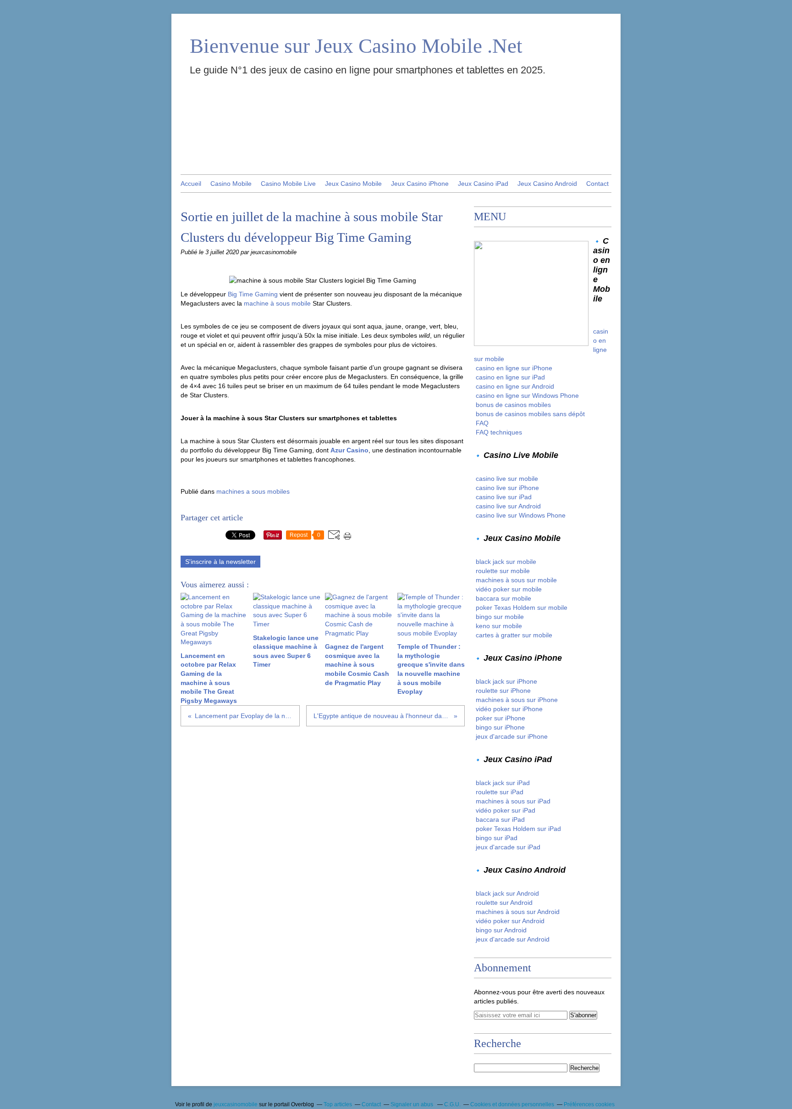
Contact (597, 183)
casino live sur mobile (507, 478)
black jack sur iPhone (506, 681)
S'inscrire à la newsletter (220, 561)
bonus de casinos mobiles (513, 404)
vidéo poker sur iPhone (509, 709)
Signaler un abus (412, 1104)
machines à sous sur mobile (516, 580)
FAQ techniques (499, 432)
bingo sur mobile (500, 616)
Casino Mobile (231, 183)
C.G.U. (452, 1104)
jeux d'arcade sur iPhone (512, 736)
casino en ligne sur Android (515, 386)
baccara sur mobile (503, 598)
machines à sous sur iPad (513, 801)
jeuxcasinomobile (236, 1104)
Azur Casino (349, 450)
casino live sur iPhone (507, 487)
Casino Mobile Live (288, 183)
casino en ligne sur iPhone (514, 368)
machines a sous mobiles (253, 491)
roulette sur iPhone (503, 690)
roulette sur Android (504, 902)
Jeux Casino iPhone (420, 183)
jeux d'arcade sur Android (513, 939)
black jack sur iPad (503, 782)
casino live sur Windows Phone (521, 515)
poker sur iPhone (500, 718)
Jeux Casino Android (547, 183)
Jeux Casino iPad (483, 183)
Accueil (191, 183)
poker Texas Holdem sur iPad (518, 828)
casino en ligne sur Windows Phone (527, 395)
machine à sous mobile (277, 303)
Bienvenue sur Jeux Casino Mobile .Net (356, 45)
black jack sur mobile (506, 561)
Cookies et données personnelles (512, 1104)
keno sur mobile (499, 626)
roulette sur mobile (503, 570)
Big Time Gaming (253, 294)
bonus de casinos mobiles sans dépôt (530, 414)
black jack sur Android (507, 893)
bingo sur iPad (496, 838)
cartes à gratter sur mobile (514, 635)
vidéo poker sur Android (510, 921)
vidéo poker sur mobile (509, 589)
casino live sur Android (508, 506)
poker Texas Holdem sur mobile (521, 607)
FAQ (482, 423)
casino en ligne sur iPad (510, 377)
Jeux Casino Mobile (353, 183)
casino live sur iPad (504, 497)
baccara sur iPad (500, 819)
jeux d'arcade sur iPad (508, 847)
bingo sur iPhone (500, 727)
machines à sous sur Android (518, 911)
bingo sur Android (501, 930)
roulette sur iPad (499, 792)
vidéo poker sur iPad (505, 810)
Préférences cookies (589, 1104)
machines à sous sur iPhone (517, 699)
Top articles (338, 1104)
